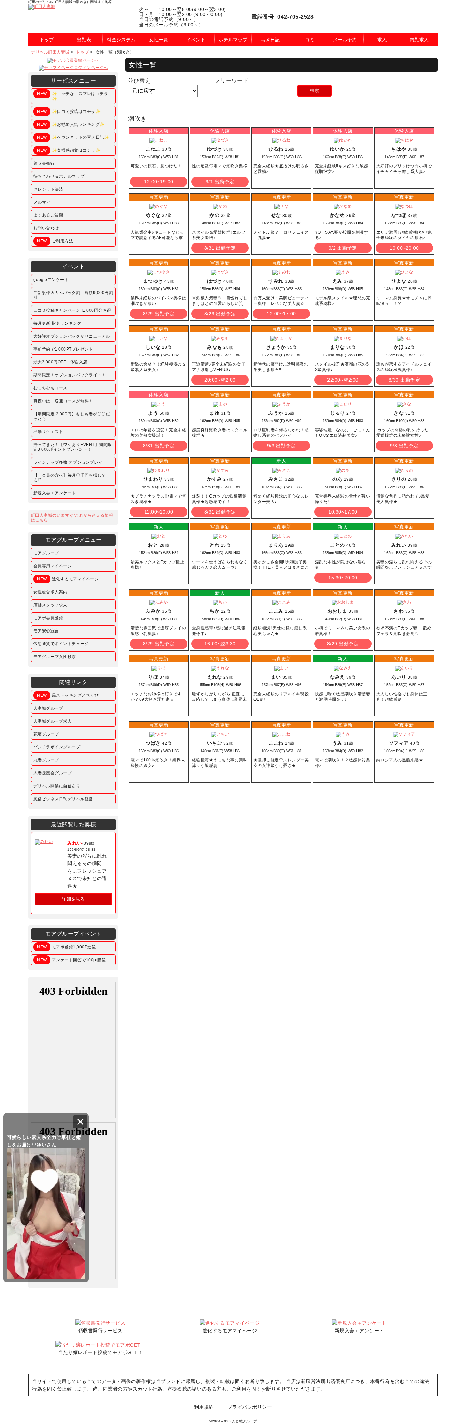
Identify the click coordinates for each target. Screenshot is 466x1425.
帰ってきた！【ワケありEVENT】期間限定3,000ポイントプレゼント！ (72, 447)
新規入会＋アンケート (54, 493)
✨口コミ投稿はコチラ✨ (69, 111)
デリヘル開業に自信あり (57, 786)
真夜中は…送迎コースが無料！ (63, 401)
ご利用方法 (55, 241)
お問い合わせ (46, 228)
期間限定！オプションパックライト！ (69, 375)
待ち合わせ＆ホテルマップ (59, 176)
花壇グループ (46, 734)
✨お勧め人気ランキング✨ (71, 124)
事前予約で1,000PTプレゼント (63, 349)
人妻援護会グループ (52, 773)
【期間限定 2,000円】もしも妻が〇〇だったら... (71, 416)
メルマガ (41, 202)
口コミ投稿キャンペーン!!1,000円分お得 (72, 310)
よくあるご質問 (48, 215)
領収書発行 (44, 163)
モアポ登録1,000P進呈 (66, 947)
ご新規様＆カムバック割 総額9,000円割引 (73, 295)
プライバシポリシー (250, 1407)
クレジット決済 (48, 189)
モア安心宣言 (46, 630)
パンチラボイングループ (57, 747)
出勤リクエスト (48, 431)
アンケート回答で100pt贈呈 (71, 960)
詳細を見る (73, 899)
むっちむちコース (50, 388)
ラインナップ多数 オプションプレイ (68, 462)
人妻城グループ (48, 708)
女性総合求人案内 (50, 592)
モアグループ (46, 553)
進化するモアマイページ (68, 579)
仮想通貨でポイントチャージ (61, 643)
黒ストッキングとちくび (68, 695)
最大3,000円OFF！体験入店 (60, 362)
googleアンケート (51, 279)
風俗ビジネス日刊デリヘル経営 (63, 799)
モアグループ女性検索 (54, 656)
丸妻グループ (46, 760)
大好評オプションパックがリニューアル (71, 336)
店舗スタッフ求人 (50, 605)
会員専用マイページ (52, 566)
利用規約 (204, 1407)
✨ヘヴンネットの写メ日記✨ (73, 137)
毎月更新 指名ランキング (57, 323)
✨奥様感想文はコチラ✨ (69, 150)
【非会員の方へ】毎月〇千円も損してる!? (69, 478)
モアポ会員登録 (48, 617)
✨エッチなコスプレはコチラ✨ (72, 96)
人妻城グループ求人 (52, 721)
